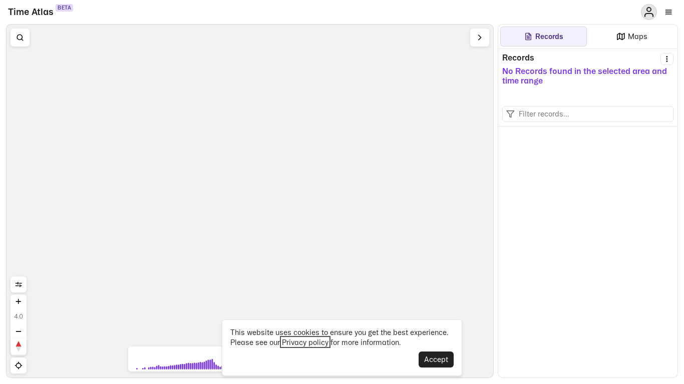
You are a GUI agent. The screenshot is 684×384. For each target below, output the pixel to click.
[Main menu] (668, 12)
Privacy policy (305, 342)
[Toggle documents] (479, 37)
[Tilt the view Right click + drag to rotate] (19, 346)
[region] (250, 201)
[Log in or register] (649, 12)
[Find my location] (19, 366)
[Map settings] (19, 284)
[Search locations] (20, 37)
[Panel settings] (666, 59)
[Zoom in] (18, 302)
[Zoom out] (18, 332)
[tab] (543, 36)
